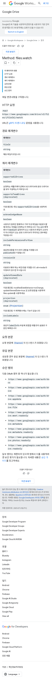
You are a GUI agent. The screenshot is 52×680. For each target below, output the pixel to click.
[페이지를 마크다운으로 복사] (14, 62)
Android (5, 585)
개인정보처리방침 (15, 667)
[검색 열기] (39, 3)
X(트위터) (6, 569)
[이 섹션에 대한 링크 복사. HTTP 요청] (17, 105)
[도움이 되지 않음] (23, 46)
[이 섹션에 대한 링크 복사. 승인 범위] (15, 368)
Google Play (7, 612)
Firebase (6, 594)
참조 (42, 40)
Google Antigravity (10, 603)
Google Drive (10, 12)
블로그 (5, 551)
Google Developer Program (14, 522)
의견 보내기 (10, 52)
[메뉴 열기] (4, 3)
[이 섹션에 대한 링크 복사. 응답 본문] (15, 351)
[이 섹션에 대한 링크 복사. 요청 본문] (15, 337)
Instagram (6, 560)
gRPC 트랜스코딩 (17, 123)
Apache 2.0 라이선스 (24, 495)
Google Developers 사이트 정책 (31, 498)
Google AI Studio (9, 598)
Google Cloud (8, 607)
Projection (16, 305)
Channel (18, 343)
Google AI (6, 651)
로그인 (46, 3)
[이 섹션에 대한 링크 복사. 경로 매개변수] (20, 131)
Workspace (30, 3)
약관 (4, 667)
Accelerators (7, 535)
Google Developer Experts (13, 530)
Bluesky (5, 556)
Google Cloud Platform (12, 647)
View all (5, 616)
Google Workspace (15, 40)
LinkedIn (5, 564)
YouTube (6, 573)
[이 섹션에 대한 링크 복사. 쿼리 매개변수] (20, 163)
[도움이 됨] (18, 46)
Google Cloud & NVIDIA (12, 539)
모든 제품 (6, 656)
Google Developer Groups (13, 526)
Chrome (5, 590)
